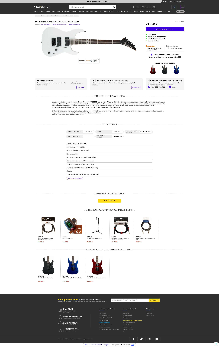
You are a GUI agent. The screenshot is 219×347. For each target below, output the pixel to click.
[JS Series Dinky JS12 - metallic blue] (176, 69)
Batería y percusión (127, 11)
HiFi (169, 11)
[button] (81, 60)
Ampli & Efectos (50, 11)
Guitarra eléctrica (55, 16)
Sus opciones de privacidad (120, 345)
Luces (118, 11)
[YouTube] (157, 339)
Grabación (82, 11)
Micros (96, 11)
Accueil (37, 16)
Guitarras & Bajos (39, 11)
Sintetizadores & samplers (69, 11)
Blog (124, 331)
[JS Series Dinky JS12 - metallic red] (153, 69)
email (174, 87)
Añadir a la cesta (165, 29)
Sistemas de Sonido (109, 11)
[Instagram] (149, 339)
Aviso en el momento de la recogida (97, 345)
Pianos (59, 11)
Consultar (135, 87)
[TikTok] (141, 339)
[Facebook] (133, 339)
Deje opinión (109, 200)
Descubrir (81, 87)
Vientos (136, 11)
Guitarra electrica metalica (66, 16)
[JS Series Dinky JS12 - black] (164, 69)
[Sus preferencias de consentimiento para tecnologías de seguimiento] (216, 344)
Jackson (76, 16)
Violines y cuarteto (145, 11)
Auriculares (89, 11)
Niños (154, 11)
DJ (101, 11)
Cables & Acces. (161, 11)
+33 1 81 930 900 (72, 324)
